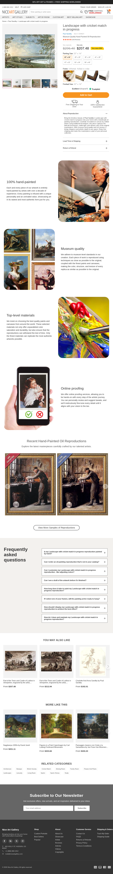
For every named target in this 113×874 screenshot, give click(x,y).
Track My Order (103, 834)
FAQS (78, 837)
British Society (32, 769)
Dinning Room (60, 769)
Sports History (54, 773)
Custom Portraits (40, 834)
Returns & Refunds (83, 840)
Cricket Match (46, 769)
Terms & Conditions (83, 846)
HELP (17, 7)
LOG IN (108, 7)
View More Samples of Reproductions (56, 527)
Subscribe (82, 808)
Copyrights (59, 852)
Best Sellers (39, 837)
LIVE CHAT (27, 7)
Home (4, 21)
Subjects (30, 17)
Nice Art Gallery (15, 12)
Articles (58, 846)
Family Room (74, 769)
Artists (5, 17)
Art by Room (44, 17)
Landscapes (7, 773)
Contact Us (80, 834)
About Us (58, 834)
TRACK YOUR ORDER (88, 7)
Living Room (32, 773)
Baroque (19, 769)
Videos (58, 849)
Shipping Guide (103, 837)
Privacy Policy (81, 843)
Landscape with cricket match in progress (33, 21)
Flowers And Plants (90, 769)
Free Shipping (94, 12)
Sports (43, 773)
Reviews (58, 843)
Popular (37, 840)
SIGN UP (101, 7)
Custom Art (58, 17)
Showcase (90, 17)
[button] (5, 51)
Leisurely (19, 773)
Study (67, 773)
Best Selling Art (74, 17)
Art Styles (17, 17)
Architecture (7, 769)
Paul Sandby (12, 21)
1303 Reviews (76, 39)
